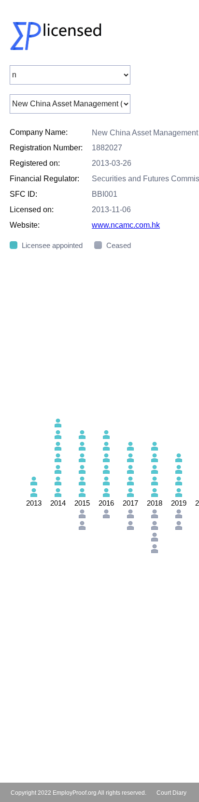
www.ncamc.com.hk (126, 225)
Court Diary (171, 792)
